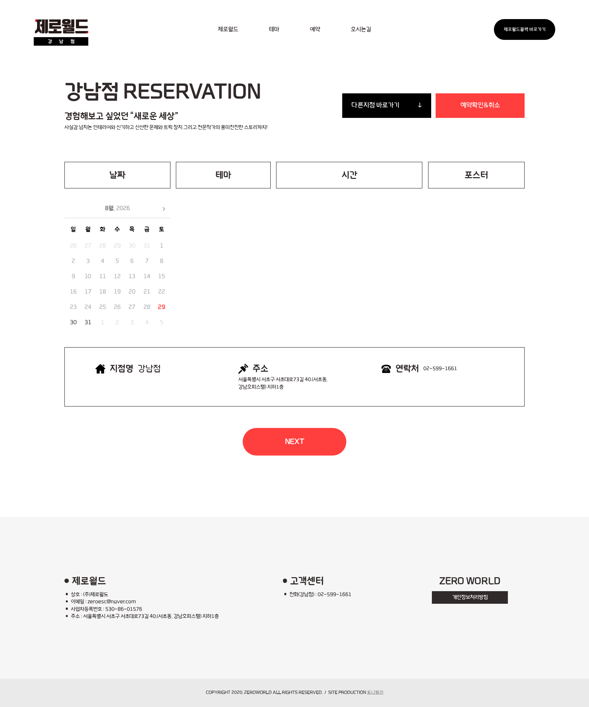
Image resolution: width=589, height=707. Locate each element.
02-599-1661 (440, 369)
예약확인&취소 (480, 105)
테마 (274, 29)
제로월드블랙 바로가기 (525, 29)
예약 (315, 29)
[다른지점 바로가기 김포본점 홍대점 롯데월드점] (386, 105)
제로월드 (228, 29)
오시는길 (361, 29)
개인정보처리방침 (470, 597)
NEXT (294, 442)
